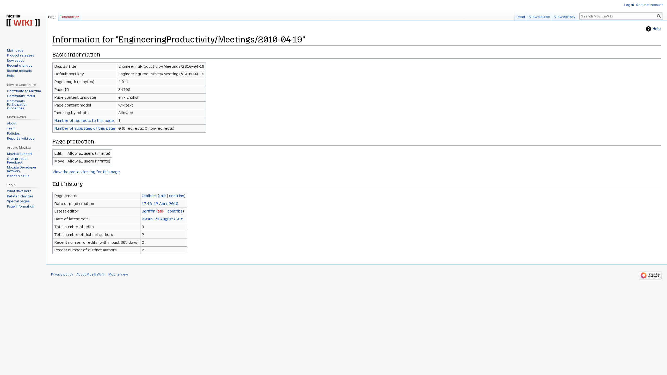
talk (162, 195)
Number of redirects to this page (84, 120)
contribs (176, 195)
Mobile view (118, 274)
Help (656, 29)
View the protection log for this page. (86, 172)
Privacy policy (62, 274)
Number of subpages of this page (84, 128)
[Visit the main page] (23, 21)
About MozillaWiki (90, 274)
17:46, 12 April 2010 (160, 203)
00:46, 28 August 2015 (162, 219)
